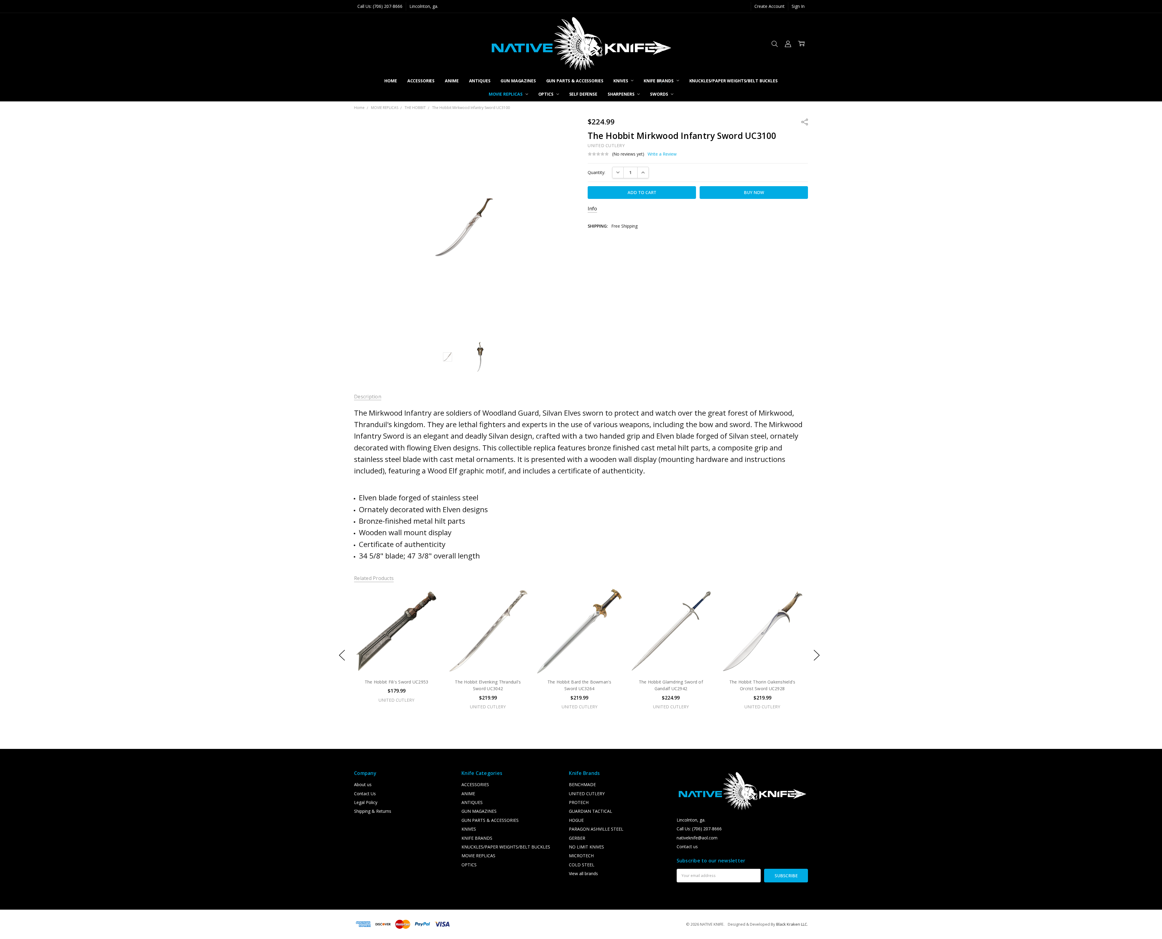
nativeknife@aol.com (697, 838)
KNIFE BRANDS (659, 81)
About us (363, 784)
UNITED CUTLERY (587, 793)
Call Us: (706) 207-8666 (379, 6)
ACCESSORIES (421, 81)
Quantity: (596, 172)
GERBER (577, 838)
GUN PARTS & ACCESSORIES (574, 81)
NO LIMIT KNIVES (586, 847)
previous (342, 655)
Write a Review (662, 154)
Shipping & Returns (372, 811)
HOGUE (576, 820)
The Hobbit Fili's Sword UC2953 (396, 682)
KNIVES (621, 81)
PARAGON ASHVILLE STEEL (596, 829)
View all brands (583, 873)
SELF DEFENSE (583, 94)
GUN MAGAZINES (518, 81)
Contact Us (365, 793)
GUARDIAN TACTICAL (590, 811)
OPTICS (546, 94)
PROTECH (579, 802)
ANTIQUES (480, 81)
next (816, 655)
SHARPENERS (621, 94)
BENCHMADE (582, 784)
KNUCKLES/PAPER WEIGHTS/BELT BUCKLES (733, 81)
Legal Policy (365, 802)
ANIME (451, 81)
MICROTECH (581, 855)
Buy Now (396, 661)
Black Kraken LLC (791, 924)
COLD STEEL (581, 865)
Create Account (769, 6)
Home (390, 81)
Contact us (687, 846)
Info (592, 209)
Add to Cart (396, 648)
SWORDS (659, 94)
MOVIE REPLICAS (506, 94)
